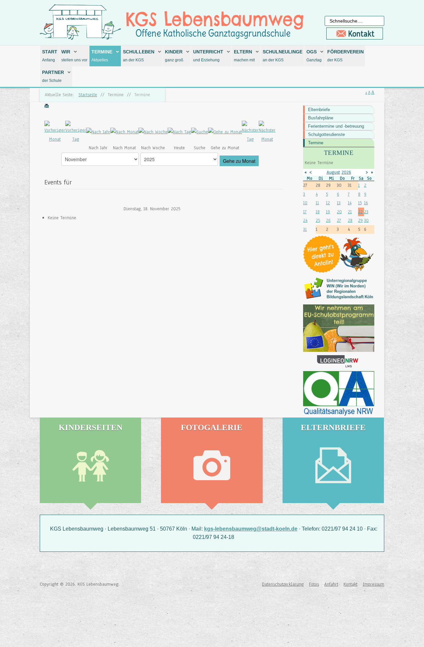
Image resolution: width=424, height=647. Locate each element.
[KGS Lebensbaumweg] (61, 612)
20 (339, 212)
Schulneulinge (282, 51)
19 (328, 212)
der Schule (52, 81)
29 (360, 220)
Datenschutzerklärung (283, 584)
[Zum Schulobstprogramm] (338, 328)
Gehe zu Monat (239, 160)
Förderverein (345, 51)
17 (304, 212)
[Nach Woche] (153, 132)
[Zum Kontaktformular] (354, 33)
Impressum (373, 584)
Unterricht (208, 51)
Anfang (48, 60)
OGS (311, 51)
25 (318, 220)
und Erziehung (206, 60)
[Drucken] (46, 106)
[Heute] (179, 132)
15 (360, 203)
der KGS (335, 60)
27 (339, 220)
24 (305, 220)
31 (305, 229)
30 (366, 220)
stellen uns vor (74, 60)
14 (349, 203)
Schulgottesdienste (326, 134)
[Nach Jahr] (98, 132)
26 (328, 220)
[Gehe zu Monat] (225, 132)
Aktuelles (99, 60)
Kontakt (350, 584)
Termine (101, 51)
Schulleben (138, 51)
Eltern (243, 51)
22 (360, 212)
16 (366, 203)
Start (49, 51)
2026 (346, 172)
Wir (65, 51)
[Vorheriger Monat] (54, 132)
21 (350, 212)
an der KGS (133, 60)
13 (339, 203)
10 (305, 203)
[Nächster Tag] (250, 132)
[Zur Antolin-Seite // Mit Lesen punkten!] (338, 254)
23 (366, 212)
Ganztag (314, 60)
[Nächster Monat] (267, 132)
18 (318, 212)
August (333, 172)
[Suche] (199, 132)
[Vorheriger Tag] (75, 132)
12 (328, 203)
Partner (53, 72)
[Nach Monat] (124, 132)
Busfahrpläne (320, 117)
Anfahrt (331, 584)
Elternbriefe (319, 109)
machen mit (244, 60)
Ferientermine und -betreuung (336, 126)
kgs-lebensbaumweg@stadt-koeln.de (250, 529)
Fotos (314, 584)
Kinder (174, 51)
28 (350, 220)
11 (317, 203)
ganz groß (174, 60)
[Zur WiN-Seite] (338, 288)
